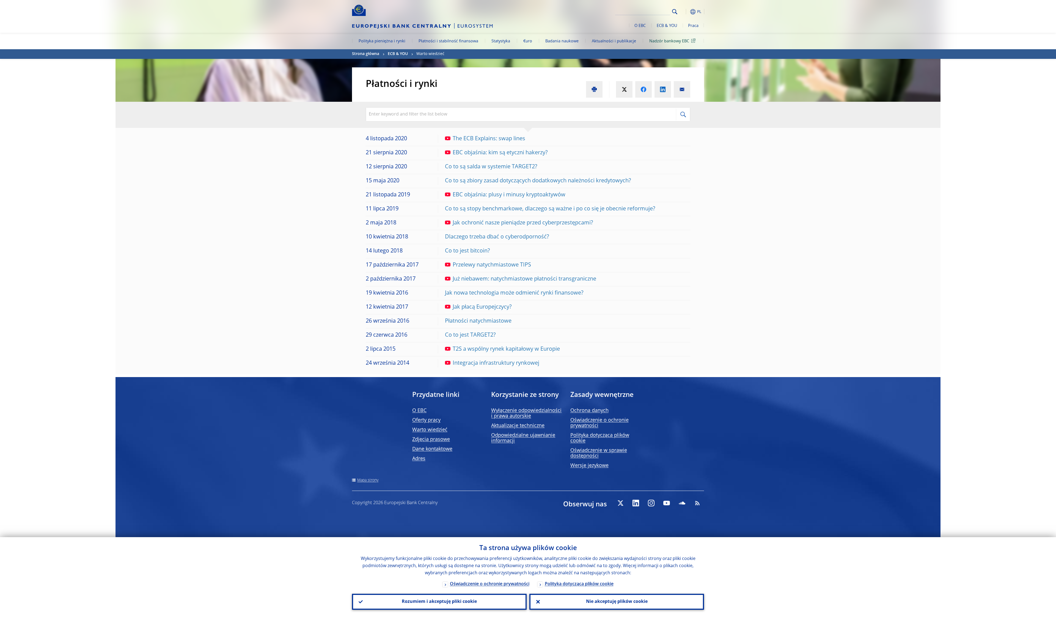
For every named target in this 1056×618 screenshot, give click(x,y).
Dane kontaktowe (432, 449)
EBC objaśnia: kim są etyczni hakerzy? (500, 153)
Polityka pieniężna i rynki (382, 41)
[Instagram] (651, 503)
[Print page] (594, 89)
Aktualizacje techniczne (517, 425)
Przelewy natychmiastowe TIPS (492, 265)
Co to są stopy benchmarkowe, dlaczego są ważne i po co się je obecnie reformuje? (550, 209)
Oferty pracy (426, 420)
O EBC (640, 26)
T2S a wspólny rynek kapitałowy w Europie (506, 349)
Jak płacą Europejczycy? (482, 307)
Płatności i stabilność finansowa (448, 41)
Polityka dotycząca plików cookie (579, 584)
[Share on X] (624, 89)
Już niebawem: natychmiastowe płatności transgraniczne (524, 279)
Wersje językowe (589, 465)
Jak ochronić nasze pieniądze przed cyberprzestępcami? (523, 223)
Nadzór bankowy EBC (669, 41)
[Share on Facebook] (643, 89)
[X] (620, 503)
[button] (685, 11)
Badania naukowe (562, 41)
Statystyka (500, 41)
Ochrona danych (589, 410)
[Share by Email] (682, 89)
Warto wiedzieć (429, 429)
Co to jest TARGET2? (470, 335)
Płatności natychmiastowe (478, 321)
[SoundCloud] (682, 503)
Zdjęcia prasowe (431, 439)
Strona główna (365, 54)
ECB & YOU (667, 26)
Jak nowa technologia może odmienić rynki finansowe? (514, 293)
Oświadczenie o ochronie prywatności (489, 584)
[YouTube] (666, 503)
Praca (693, 26)
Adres (418, 458)
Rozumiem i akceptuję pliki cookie (439, 602)
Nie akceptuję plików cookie (617, 602)
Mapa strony (367, 480)
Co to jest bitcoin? (467, 251)
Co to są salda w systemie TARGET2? (491, 167)
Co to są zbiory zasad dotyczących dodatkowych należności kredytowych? (538, 181)
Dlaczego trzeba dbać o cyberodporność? (497, 237)
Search (674, 12)
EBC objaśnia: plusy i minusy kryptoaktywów (509, 195)
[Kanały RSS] (697, 503)
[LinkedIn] (635, 503)
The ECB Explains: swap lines (489, 139)
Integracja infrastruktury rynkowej (496, 363)
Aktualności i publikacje (614, 41)
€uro (527, 41)
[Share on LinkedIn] (662, 89)
